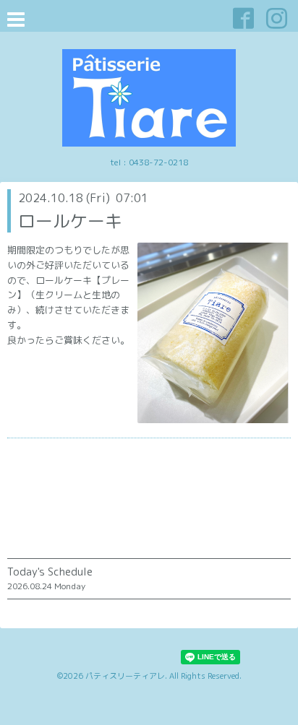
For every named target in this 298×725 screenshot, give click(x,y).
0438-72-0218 (158, 162)
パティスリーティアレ (125, 676)
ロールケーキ (70, 221)
